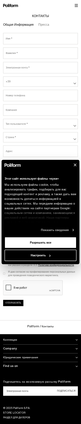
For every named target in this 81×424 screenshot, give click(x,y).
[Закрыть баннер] (75, 165)
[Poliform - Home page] (10, 5)
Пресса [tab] (43, 24)
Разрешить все (40, 242)
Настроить (38, 255)
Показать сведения (55, 230)
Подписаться (66, 391)
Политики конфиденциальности (56, 265)
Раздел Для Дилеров (16, 417)
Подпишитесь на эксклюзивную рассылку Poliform (37, 381)
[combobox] (40, 81)
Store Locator (14, 413)
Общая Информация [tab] (18, 24)
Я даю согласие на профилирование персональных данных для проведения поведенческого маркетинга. (41, 274)
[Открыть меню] (76, 5)
